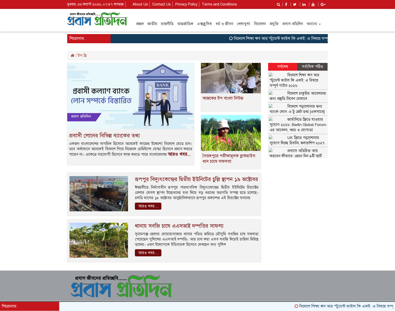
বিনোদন (260, 23)
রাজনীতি (167, 23)
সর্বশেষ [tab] (282, 66)
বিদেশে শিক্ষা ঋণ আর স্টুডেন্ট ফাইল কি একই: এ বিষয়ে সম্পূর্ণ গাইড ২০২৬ (285, 38)
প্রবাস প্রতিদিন (292, 23)
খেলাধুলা (243, 23)
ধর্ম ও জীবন (224, 23)
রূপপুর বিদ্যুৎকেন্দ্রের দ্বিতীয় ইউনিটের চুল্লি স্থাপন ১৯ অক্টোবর (196, 179)
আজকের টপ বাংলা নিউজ (223, 98)
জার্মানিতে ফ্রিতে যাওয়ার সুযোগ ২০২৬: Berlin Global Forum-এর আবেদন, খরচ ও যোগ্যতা (298, 124)
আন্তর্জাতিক (185, 23)
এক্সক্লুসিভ (204, 23)
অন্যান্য (312, 23)
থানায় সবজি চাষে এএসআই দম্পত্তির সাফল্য (179, 226)
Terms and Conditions (219, 4)
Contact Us (161, 4)
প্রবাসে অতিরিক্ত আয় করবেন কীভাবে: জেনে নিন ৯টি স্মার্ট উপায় (296, 156)
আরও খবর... (179, 154)
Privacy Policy (186, 4)
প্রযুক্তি (274, 23)
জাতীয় (152, 23)
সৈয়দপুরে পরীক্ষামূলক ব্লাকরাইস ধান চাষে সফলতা (229, 158)
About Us (140, 4)
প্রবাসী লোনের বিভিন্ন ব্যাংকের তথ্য (104, 135)
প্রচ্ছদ (140, 23)
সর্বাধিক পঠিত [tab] (312, 66)
